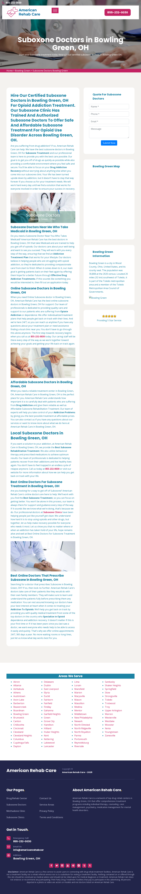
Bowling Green (22, 70)
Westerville (110, 717)
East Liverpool (51, 688)
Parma (77, 735)
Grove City (49, 721)
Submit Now (109, 142)
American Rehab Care (31, 770)
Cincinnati (18, 728)
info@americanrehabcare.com (32, 850)
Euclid (47, 696)
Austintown (19, 696)
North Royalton (82, 731)
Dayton (17, 746)
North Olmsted (82, 724)
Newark (78, 721)
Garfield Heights (52, 714)
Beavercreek (19, 706)
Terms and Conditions (51, 817)
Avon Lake (18, 699)
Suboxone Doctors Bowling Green (50, 70)
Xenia (108, 728)
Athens (17, 692)
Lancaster (49, 746)
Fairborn (48, 699)
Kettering (49, 739)
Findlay (47, 706)
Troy (107, 706)
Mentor (78, 710)
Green (47, 717)
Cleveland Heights (22, 735)
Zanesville (110, 735)
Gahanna (48, 710)
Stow (107, 692)
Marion (78, 692)
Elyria (47, 692)
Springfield (110, 688)
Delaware (49, 681)
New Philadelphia (83, 717)
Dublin (47, 685)
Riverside (79, 746)
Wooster (109, 724)
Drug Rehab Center (16, 798)
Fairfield (48, 703)
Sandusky (110, 681)
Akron (16, 681)
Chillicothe (18, 724)
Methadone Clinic (15, 810)
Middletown (80, 714)
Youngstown (111, 731)
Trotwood (110, 703)
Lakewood (49, 742)
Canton (17, 721)
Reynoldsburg (81, 742)
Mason (78, 699)
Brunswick (18, 717)
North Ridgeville (82, 728)
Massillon (79, 703)
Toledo (108, 699)
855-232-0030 (13, 2)
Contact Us (45, 798)
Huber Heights (51, 731)
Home (9, 70)
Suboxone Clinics (15, 817)
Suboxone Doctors (16, 804)
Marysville (79, 696)
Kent (46, 735)
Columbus (18, 739)
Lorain (77, 685)
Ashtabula (18, 688)
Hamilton (48, 724)
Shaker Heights (113, 685)
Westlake (109, 721)
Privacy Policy (47, 810)
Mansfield (79, 688)
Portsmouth (80, 739)
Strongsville (111, 696)
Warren (109, 714)
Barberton (18, 703)
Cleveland (18, 731)
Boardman (18, 710)
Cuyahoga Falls (21, 742)
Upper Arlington (113, 710)
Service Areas (47, 804)
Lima (76, 681)
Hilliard (47, 728)
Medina (78, 706)
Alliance (17, 685)
